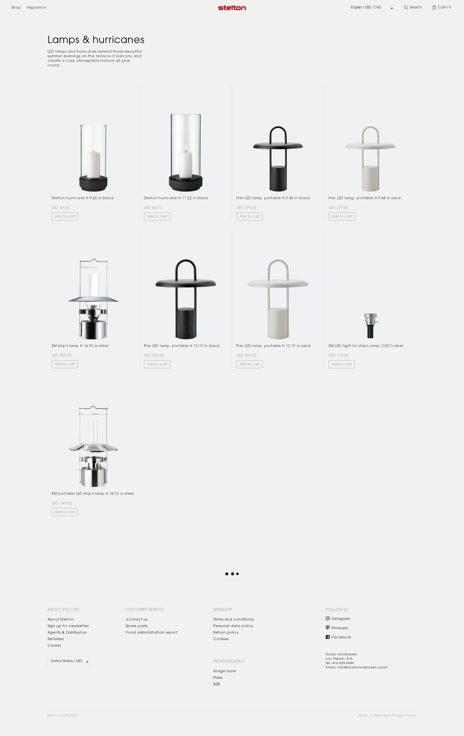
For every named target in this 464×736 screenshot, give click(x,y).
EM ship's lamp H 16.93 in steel (80, 346)
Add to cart (65, 217)
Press (217, 678)
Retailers (56, 639)
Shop (16, 8)
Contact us (136, 620)
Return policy (226, 633)
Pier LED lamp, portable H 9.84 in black (273, 198)
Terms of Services (372, 715)
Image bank (224, 671)
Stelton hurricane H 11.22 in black (176, 198)
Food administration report (151, 633)
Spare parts (136, 626)
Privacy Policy (404, 715)
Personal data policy (233, 626)
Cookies (221, 639)
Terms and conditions (233, 620)
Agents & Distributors (67, 633)
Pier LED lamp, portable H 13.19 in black (182, 346)
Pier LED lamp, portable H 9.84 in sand (365, 198)
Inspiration (37, 8)
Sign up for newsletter (68, 626)
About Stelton (61, 620)
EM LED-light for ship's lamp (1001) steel (366, 346)
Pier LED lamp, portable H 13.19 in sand (273, 346)
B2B (216, 684)
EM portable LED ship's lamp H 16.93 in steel (93, 494)
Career (54, 646)
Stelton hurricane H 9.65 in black (83, 198)
